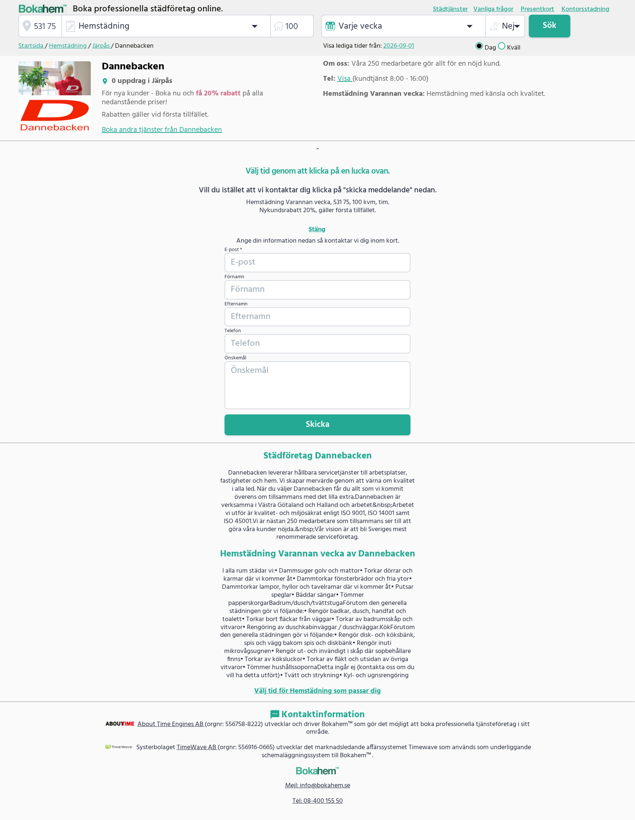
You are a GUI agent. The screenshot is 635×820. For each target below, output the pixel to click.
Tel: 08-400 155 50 (318, 801)
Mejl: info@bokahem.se (317, 785)
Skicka (318, 424)
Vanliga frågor (493, 10)
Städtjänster (450, 10)
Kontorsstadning (585, 10)
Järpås (101, 46)
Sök (549, 25)
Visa (344, 79)
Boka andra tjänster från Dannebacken (162, 130)
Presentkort (537, 10)
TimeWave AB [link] (197, 747)
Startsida (31, 46)
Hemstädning (68, 46)
